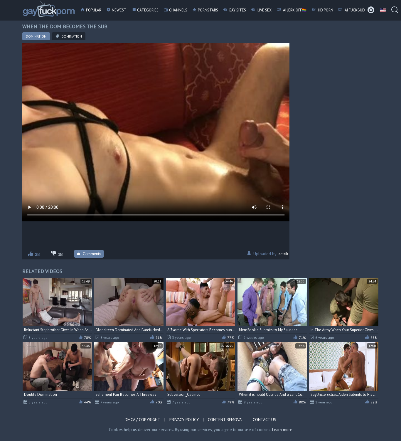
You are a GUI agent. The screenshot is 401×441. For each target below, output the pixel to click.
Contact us (264, 420)
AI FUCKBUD (354, 10)
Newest (119, 10)
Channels (178, 10)
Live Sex (264, 10)
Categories (148, 10)
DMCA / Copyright (142, 420)
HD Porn (325, 10)
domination (71, 36)
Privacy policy (184, 420)
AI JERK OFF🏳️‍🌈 (294, 10)
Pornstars (208, 10)
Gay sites (237, 10)
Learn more (282, 429)
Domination (36, 36)
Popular (93, 10)
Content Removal (226, 420)
